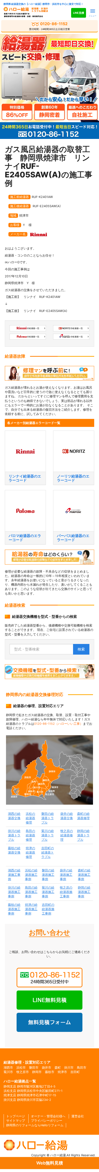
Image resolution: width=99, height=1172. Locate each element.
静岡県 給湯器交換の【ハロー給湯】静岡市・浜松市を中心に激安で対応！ (43, 4)
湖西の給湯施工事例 (14, 875)
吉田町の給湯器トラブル (47, 852)
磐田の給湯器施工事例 (48, 875)
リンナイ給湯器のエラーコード (25, 478)
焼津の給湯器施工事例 (31, 909)
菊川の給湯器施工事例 (48, 892)
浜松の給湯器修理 (30, 818)
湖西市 (8, 1067)
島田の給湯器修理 (30, 835)
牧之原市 (22, 1072)
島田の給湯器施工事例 (31, 892)
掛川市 (69, 1067)
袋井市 (46, 1067)
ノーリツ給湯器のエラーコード (73, 478)
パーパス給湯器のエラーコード (73, 537)
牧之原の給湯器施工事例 (66, 892)
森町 (58, 1067)
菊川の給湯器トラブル (47, 835)
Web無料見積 (49, 1162)
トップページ (15, 1116)
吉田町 (75, 1072)
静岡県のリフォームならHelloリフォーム (34, 1125)
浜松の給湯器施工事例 (31, 875)
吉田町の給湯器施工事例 (48, 909)
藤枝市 (49, 1072)
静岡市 (37, 1072)
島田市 (81, 1067)
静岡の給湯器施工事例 (84, 892)
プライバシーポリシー (46, 1120)
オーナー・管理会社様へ (48, 1116)
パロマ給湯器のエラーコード (25, 537)
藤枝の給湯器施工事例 (14, 909)
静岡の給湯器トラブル (83, 835)
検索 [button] (81, 649)
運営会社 (77, 1116)
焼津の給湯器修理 (30, 852)
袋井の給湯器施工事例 (66, 875)
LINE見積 (78, 13)
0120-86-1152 (49, 26)
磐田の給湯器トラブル (47, 818)
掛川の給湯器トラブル (14, 835)
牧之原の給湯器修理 (66, 835)
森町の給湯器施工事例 (84, 875)
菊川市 (8, 1072)
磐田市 (33, 1067)
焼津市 (62, 1072)
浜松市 (21, 1067)
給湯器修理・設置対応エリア (27, 1062)
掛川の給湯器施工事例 (14, 892)
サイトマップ (15, 1120)
